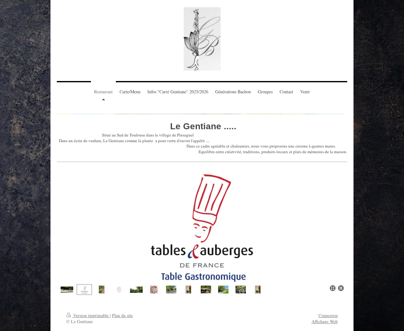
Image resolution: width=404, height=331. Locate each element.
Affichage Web (325, 321)
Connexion (328, 315)
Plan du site (122, 315)
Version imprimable (91, 315)
